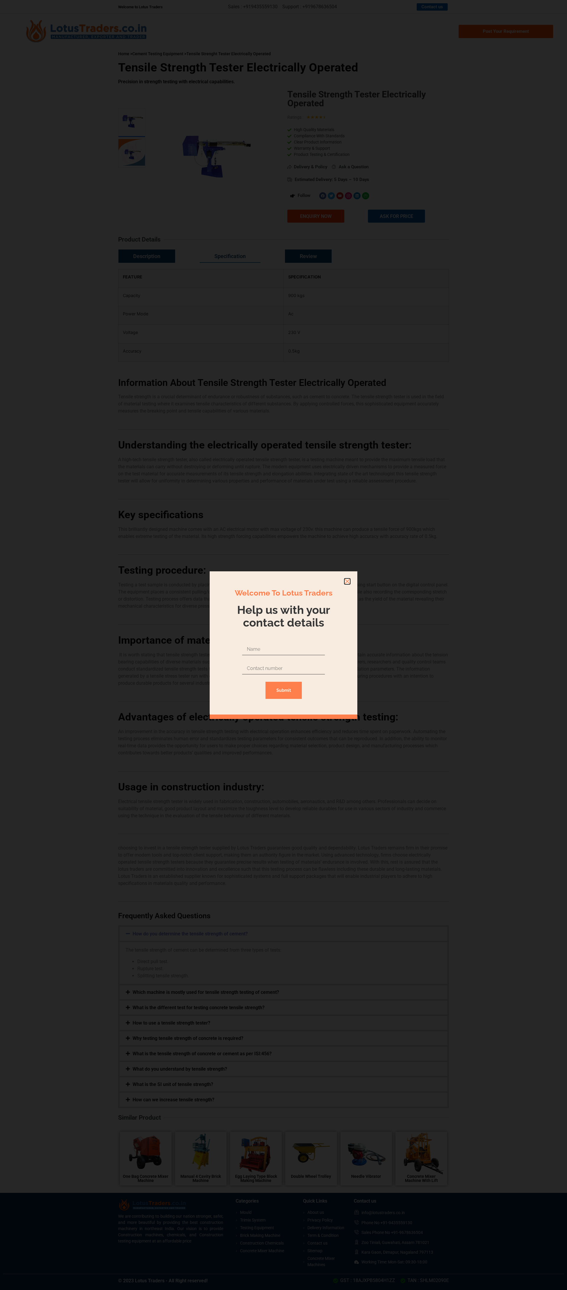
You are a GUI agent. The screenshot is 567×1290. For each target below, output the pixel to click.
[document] (283, 645)
